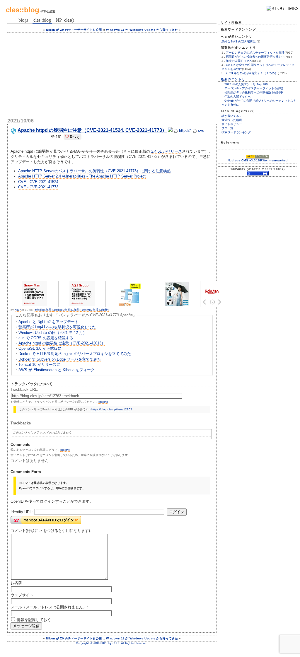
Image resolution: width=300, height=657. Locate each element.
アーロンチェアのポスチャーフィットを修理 (255, 52)
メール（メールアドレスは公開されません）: (49, 607)
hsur (18, 309)
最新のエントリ (233, 79)
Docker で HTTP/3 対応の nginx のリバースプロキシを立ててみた (74, 353)
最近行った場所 (231, 120)
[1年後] (85, 309)
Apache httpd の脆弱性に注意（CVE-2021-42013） (61, 343)
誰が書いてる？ (231, 115)
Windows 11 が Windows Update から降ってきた (142, 29)
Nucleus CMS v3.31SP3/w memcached (258, 160)
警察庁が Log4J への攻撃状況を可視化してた (57, 327)
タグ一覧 (227, 128)
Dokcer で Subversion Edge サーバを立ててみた (59, 359)
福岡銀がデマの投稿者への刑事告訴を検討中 (255, 56)
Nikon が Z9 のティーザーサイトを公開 (74, 29)
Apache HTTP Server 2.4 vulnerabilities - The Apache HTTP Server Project (82, 176)
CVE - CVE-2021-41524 (38, 182)
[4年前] (47, 309)
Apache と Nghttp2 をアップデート (48, 322)
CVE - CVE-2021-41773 (38, 187)
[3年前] (57, 309)
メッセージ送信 (26, 626)
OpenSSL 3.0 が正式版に (40, 348)
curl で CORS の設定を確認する (45, 338)
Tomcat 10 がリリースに (39, 364)
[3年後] (104, 309)
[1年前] (76, 309)
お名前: (17, 583)
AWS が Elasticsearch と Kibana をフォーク (56, 370)
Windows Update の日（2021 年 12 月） (52, 332)
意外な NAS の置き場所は (238, 41)
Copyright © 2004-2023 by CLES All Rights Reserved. (112, 643)
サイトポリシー (231, 124)
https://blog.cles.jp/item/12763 (111, 409)
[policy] (103, 401)
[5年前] (38, 309)
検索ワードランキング (236, 132)
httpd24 (185, 130)
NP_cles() (65, 20)
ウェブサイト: (23, 595)
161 (58, 136)
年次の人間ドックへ (239, 60)
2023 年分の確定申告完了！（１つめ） (252, 73)
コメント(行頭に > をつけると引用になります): (51, 530)
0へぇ (74, 136)
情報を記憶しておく (34, 619)
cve (200, 130)
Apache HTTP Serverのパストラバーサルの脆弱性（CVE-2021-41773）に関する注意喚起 (94, 171)
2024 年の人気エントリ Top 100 (246, 84)
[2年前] (66, 309)
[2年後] (94, 309)
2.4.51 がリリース (166, 151)
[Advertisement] (112, 74)
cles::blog (22, 10)
